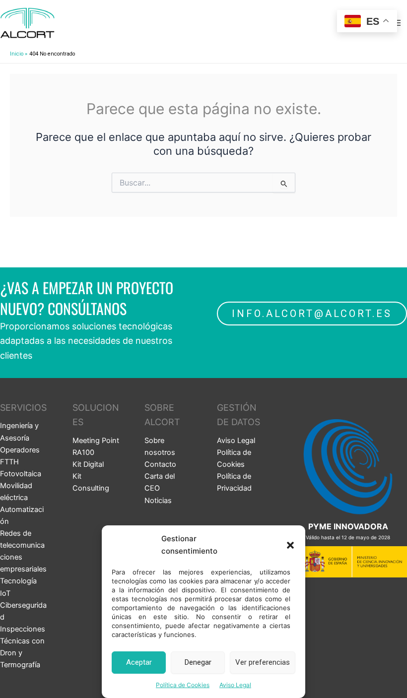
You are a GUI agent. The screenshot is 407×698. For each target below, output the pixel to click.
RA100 (83, 452)
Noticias (158, 500)
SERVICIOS (23, 407)
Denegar (198, 662)
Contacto (160, 464)
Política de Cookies (182, 685)
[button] (290, 545)
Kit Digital (88, 464)
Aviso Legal (235, 685)
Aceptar (139, 662)
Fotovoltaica (20, 473)
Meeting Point (95, 440)
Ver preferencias (262, 662)
